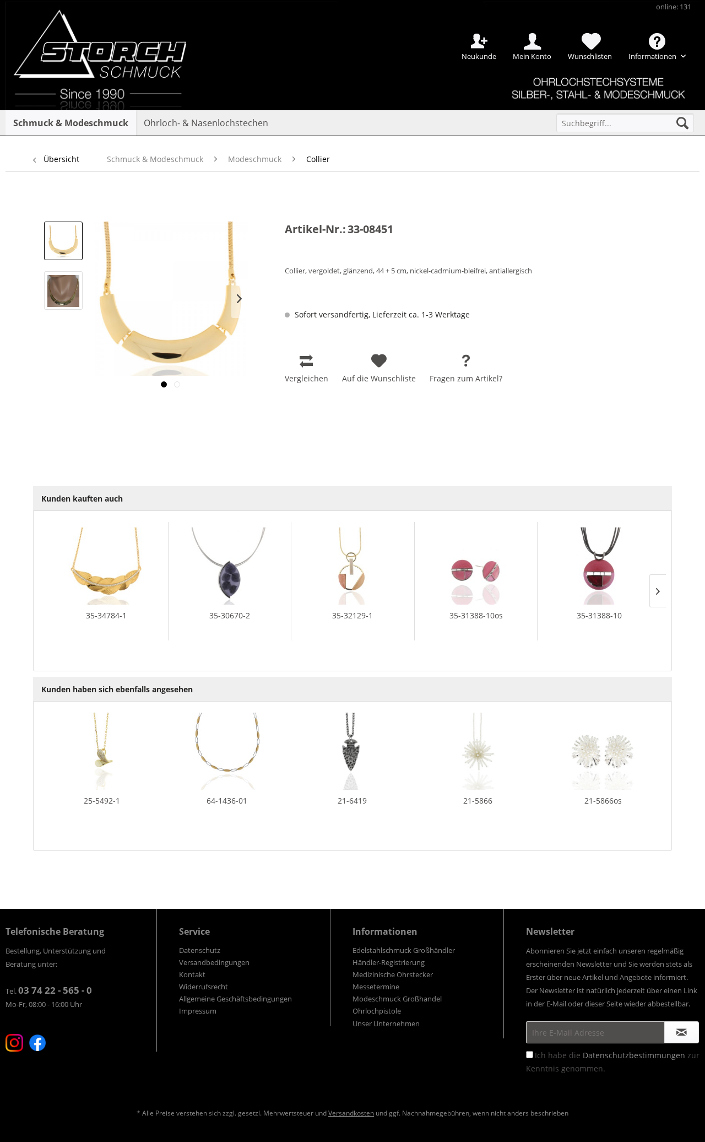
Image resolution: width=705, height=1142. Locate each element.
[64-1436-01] (227, 751)
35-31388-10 (599, 615)
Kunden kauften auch (82, 498)
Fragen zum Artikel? (466, 378)
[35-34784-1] (106, 566)
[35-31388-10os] (476, 566)
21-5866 (477, 800)
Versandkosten (351, 1113)
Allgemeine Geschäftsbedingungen (235, 999)
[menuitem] (625, 123)
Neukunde (479, 56)
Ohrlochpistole (376, 1011)
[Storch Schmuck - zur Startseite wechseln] (110, 40)
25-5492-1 (102, 800)
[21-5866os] (603, 751)
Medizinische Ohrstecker (392, 974)
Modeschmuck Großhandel (397, 999)
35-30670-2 (229, 615)
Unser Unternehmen (386, 1023)
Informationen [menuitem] (653, 56)
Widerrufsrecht (203, 987)
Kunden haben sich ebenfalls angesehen (117, 689)
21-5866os (603, 800)
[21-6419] (352, 751)
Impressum (197, 1011)
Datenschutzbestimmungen (634, 1055)
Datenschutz (199, 950)
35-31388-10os (476, 615)
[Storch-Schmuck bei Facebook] (37, 1043)
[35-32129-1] (353, 566)
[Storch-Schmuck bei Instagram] (14, 1043)
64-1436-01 (227, 800)
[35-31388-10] (599, 566)
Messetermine (375, 987)
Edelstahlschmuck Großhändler (403, 950)
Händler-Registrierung (388, 962)
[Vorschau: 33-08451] (63, 241)
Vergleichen (306, 378)
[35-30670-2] (230, 566)
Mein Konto (532, 56)
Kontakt (192, 974)
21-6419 (352, 800)
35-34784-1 (106, 615)
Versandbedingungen (214, 962)
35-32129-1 (352, 615)
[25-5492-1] (102, 751)
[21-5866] (478, 751)
